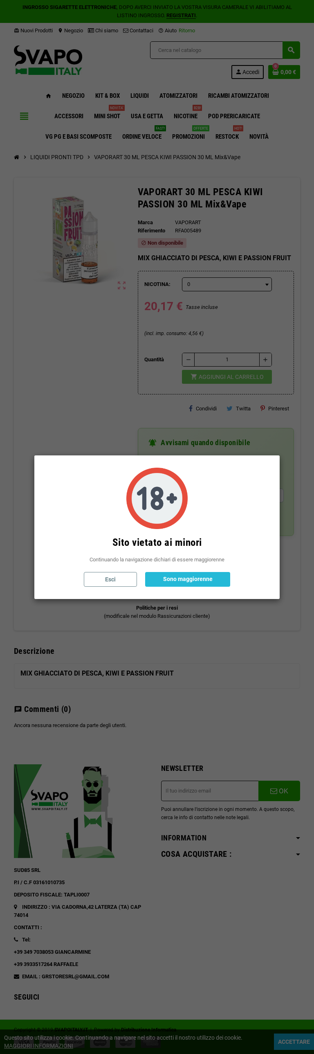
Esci (110, 579)
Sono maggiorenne (188, 579)
